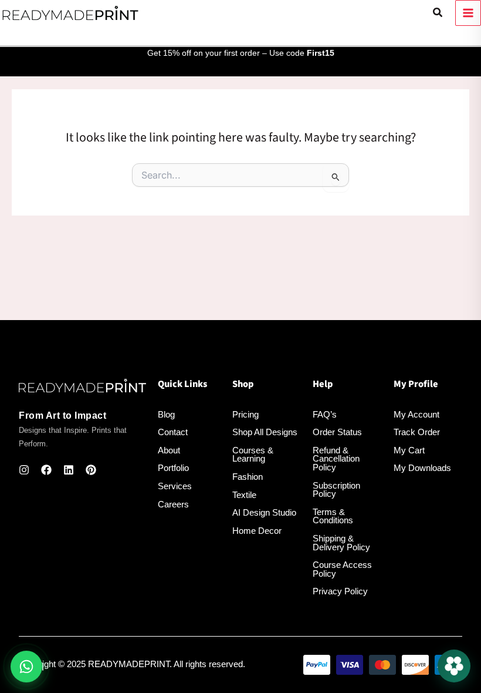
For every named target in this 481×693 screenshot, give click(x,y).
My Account (416, 414)
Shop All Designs (264, 432)
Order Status (337, 432)
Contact (173, 432)
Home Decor (257, 531)
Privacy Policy (340, 591)
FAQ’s (325, 414)
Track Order (417, 432)
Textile (244, 495)
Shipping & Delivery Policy (341, 543)
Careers (173, 504)
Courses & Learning (252, 455)
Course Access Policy (342, 569)
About (169, 450)
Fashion (247, 477)
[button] (438, 13)
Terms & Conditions (333, 516)
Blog (166, 414)
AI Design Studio (264, 512)
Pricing (245, 414)
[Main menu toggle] (468, 13)
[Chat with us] (454, 666)
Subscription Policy (336, 490)
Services (175, 486)
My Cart (409, 450)
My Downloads (422, 468)
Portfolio (173, 468)
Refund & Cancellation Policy (336, 459)
